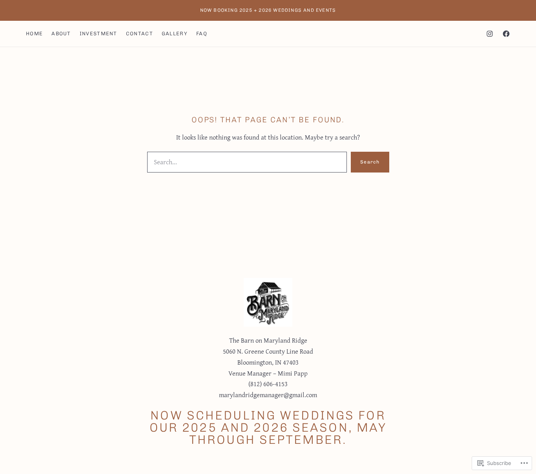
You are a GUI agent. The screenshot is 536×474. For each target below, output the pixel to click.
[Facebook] (506, 34)
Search (369, 162)
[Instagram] (490, 34)
